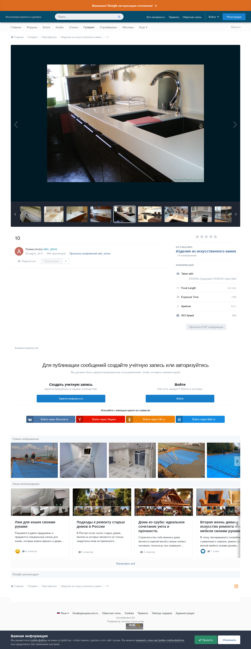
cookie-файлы (38, 640)
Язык (63, 613)
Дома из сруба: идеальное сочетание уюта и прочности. (161, 526)
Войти (213, 17)
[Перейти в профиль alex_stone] (19, 251)
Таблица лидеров (162, 613)
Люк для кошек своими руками (35, 524)
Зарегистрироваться (71, 398)
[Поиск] (119, 17)
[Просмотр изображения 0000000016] (76, 214)
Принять (207, 640)
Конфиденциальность (85, 613)
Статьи (73, 27)
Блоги (46, 27)
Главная (16, 27)
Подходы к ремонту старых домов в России (101, 524)
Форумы (32, 27)
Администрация (185, 613)
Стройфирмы (108, 27)
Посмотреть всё (125, 563)
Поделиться (28, 261)
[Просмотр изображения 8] (34, 460)
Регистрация (234, 17)
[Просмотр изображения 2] (201, 214)
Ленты (235, 27)
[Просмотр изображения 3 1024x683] (150, 214)
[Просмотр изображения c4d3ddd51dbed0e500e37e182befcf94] (30, 214)
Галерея (89, 27)
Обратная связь (192, 17)
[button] (15, 214)
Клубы (60, 27)
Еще (142, 27)
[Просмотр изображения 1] (230, 214)
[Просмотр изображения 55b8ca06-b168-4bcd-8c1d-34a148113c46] (83, 460)
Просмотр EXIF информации (206, 327)
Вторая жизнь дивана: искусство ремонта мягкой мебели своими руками (223, 526)
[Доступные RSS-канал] (236, 586)
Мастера (128, 27)
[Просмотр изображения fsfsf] (132, 460)
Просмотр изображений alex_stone (89, 253)
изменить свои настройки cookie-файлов (160, 640)
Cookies (129, 613)
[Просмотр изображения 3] (176, 214)
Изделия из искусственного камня (206, 251)
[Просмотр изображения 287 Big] (100, 214)
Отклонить (229, 640)
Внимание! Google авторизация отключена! (122, 5)
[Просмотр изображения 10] (124, 214)
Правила (174, 17)
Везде (106, 16)
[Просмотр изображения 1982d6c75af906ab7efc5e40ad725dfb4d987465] (54, 214)
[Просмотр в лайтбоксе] (125, 123)
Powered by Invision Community (125, 621)
